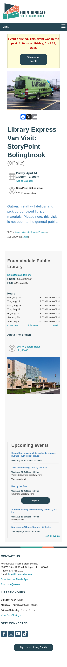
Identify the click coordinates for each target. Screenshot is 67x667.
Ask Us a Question (11, 584)
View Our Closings (11, 615)
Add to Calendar (24, 180)
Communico (53, 657)
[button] (63, 26)
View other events (33, 59)
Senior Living (20, 232)
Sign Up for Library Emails (33, 647)
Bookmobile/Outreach (37, 232)
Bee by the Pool (19, 486)
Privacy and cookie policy (20, 657)
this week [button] (33, 325)
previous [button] (13, 325)
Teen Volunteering (29, 467)
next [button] (55, 325)
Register (36, 500)
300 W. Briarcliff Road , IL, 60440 (28, 348)
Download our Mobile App (14, 579)
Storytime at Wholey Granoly (31, 527)
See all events (52, 535)
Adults (25, 237)
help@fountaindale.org (19, 274)
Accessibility (40, 657)
